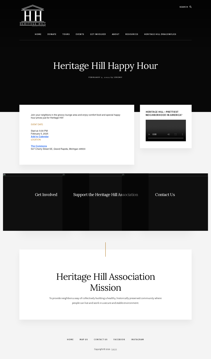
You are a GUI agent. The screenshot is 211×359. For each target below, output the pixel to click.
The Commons (39, 146)
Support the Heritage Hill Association (105, 194)
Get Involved (46, 194)
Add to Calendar (40, 136)
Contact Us (165, 194)
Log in (114, 349)
